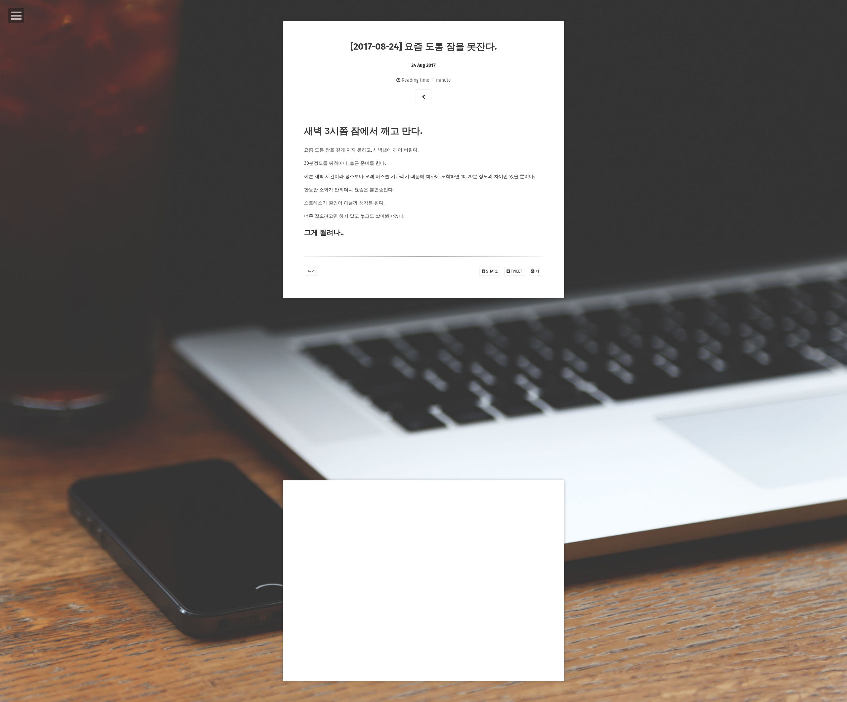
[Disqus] (423, 408)
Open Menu (16, 15)
